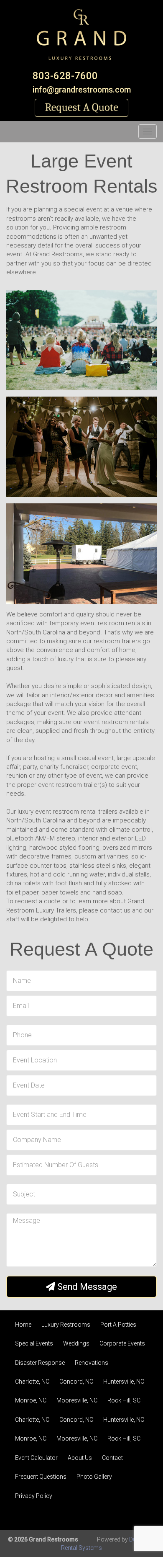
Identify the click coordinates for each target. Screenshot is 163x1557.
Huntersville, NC (123, 1381)
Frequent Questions (40, 1476)
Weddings (76, 1343)
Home (23, 1324)
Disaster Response (40, 1362)
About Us (80, 1457)
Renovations (91, 1362)
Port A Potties (118, 1324)
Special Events (34, 1343)
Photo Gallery (94, 1476)
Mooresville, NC (76, 1400)
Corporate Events (122, 1343)
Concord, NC (76, 1381)
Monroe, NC (30, 1400)
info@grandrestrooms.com (82, 90)
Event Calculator (36, 1457)
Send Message (86, 1286)
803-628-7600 (65, 76)
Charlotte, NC (32, 1381)
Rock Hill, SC (123, 1400)
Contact (112, 1457)
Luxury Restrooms (65, 1324)
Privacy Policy (33, 1496)
